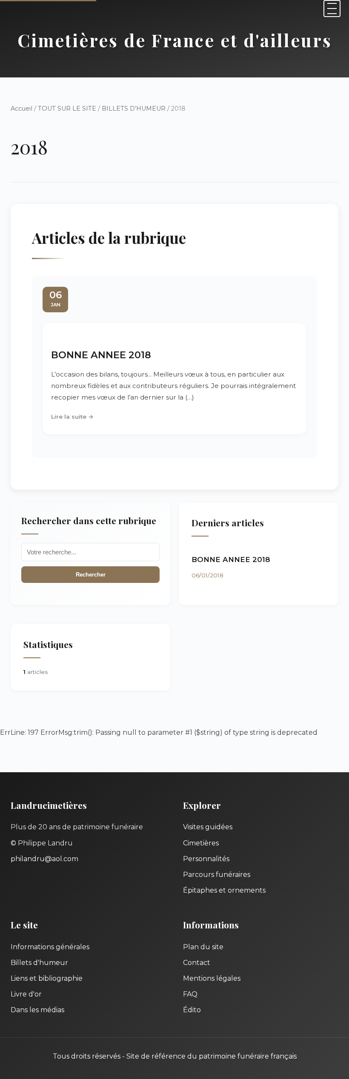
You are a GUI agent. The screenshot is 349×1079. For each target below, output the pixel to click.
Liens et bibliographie (47, 978)
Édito (192, 1010)
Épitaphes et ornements (224, 890)
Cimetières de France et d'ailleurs (174, 40)
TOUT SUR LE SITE (67, 108)
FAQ (190, 994)
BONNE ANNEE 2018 (101, 355)
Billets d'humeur (39, 963)
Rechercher (91, 574)
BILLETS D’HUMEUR (134, 108)
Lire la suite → (72, 416)
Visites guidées (207, 827)
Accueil (21, 108)
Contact (196, 963)
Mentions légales (211, 978)
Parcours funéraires (216, 875)
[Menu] (331, 8)
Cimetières (201, 843)
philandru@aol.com (44, 859)
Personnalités (206, 859)
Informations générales (50, 947)
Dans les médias (37, 1010)
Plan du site (203, 947)
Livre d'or (26, 994)
